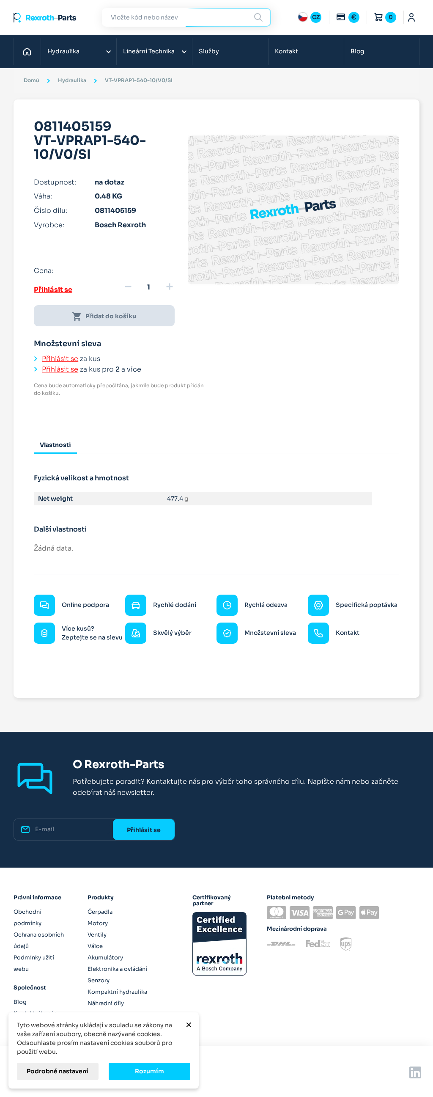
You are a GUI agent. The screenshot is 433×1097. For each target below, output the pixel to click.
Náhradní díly (106, 1003)
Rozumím (149, 1071)
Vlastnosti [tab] (55, 445)
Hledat (259, 17)
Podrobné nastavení (57, 1071)
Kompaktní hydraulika (117, 991)
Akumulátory (105, 957)
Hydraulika (63, 51)
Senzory (99, 980)
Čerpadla (100, 911)
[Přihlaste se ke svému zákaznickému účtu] (411, 17)
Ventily (97, 934)
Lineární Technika (149, 51)
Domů (29, 51)
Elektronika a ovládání (117, 969)
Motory (98, 923)
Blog (357, 51)
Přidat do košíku (104, 316)
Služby (209, 51)
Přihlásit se (53, 289)
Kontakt (286, 51)
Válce (95, 946)
